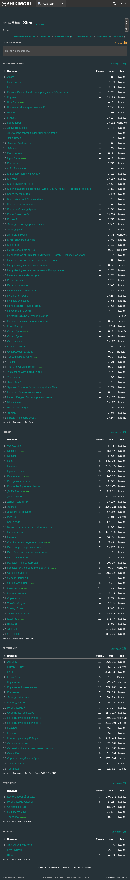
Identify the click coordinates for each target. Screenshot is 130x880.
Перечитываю (63, 36)
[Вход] (124, 3)
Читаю (44, 36)
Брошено (120, 36)
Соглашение (46, 877)
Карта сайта (83, 877)
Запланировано (24, 36)
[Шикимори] (16, 3)
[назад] (4, 22)
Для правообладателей (65, 877)
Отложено (103, 36)
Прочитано (84, 36)
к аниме (40, 23)
